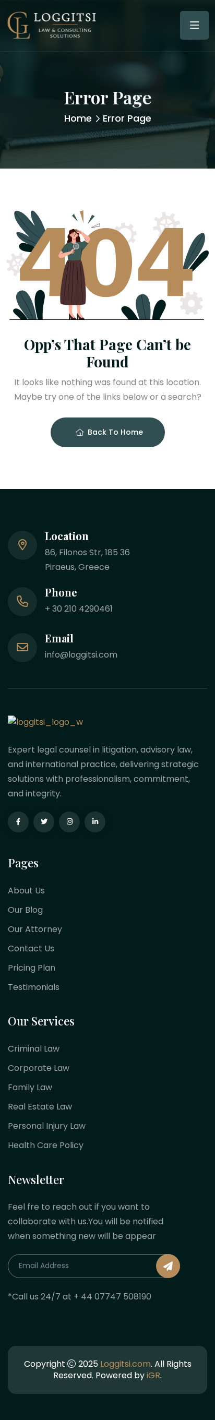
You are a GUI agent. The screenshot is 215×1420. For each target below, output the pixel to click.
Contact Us (31, 948)
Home (78, 118)
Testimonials (33, 987)
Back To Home (115, 432)
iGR (153, 1375)
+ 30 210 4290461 (79, 609)
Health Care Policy (45, 1145)
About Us (26, 890)
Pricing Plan (31, 967)
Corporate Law (38, 1068)
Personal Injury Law (47, 1125)
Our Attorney (35, 929)
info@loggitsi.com (81, 655)
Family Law (30, 1087)
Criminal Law (33, 1048)
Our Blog (25, 909)
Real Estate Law (40, 1106)
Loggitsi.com (125, 1364)
